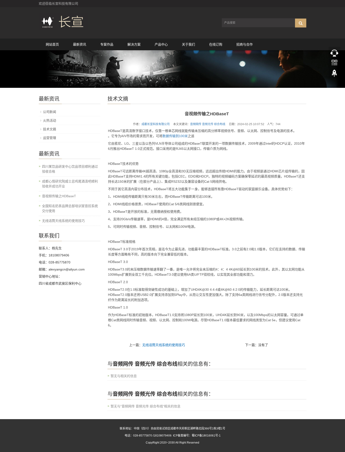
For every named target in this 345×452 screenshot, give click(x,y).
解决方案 (134, 44)
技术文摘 (49, 129)
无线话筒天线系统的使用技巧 (163, 345)
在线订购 (215, 44)
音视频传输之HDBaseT (59, 196)
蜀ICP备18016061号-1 (206, 435)
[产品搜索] (300, 23)
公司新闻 (49, 112)
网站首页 (52, 44)
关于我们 (188, 44)
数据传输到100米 (175, 136)
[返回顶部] (334, 78)
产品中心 (161, 44)
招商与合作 (244, 44)
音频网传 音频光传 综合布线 (207, 124)
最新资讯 (79, 44)
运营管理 (49, 138)
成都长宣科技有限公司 (156, 124)
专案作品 (106, 44)
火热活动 (49, 120)
